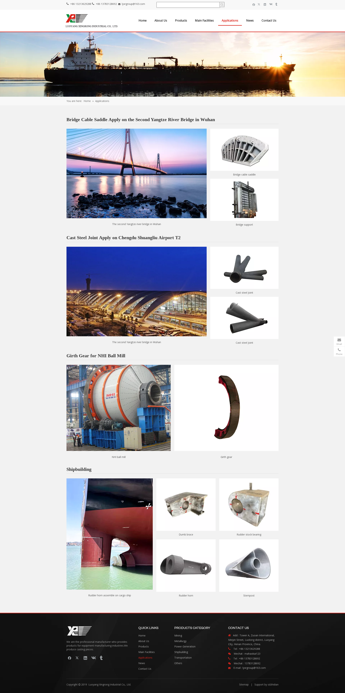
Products (143, 646)
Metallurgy (180, 641)
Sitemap (244, 684)
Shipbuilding (181, 652)
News (141, 663)
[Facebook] (254, 4)
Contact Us (144, 668)
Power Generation (185, 646)
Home (142, 635)
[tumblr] (276, 4)
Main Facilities (146, 652)
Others (178, 663)
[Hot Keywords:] (221, 4)
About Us (143, 641)
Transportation (183, 657)
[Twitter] (259, 4)
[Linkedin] (265, 4)
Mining (178, 635)
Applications (145, 657)
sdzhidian (273, 684)
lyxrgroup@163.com (133, 4)
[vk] (270, 4)
